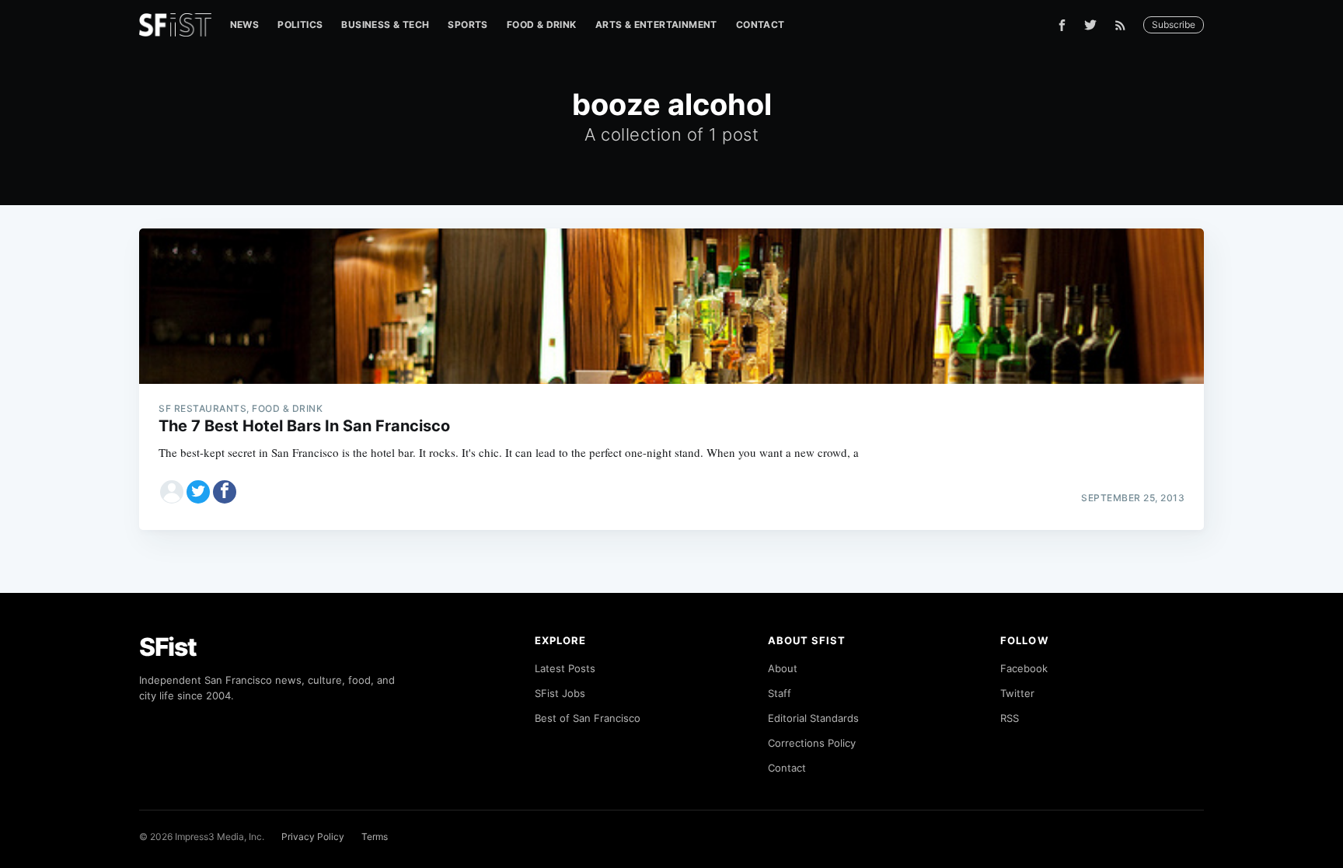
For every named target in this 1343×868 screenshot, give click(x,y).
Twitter (1017, 693)
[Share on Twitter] (198, 492)
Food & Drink (542, 24)
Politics (300, 24)
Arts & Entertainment (656, 24)
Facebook (1024, 668)
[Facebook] (1062, 25)
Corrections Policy (812, 743)
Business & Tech (385, 24)
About (782, 668)
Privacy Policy (312, 836)
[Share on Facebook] (224, 492)
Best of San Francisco (587, 718)
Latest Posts (565, 668)
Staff (779, 693)
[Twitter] (1090, 25)
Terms (374, 836)
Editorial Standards (813, 718)
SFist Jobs (560, 693)
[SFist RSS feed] (1124, 25)
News (245, 24)
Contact (760, 24)
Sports (467, 24)
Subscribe (1173, 24)
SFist (168, 647)
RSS (1009, 718)
